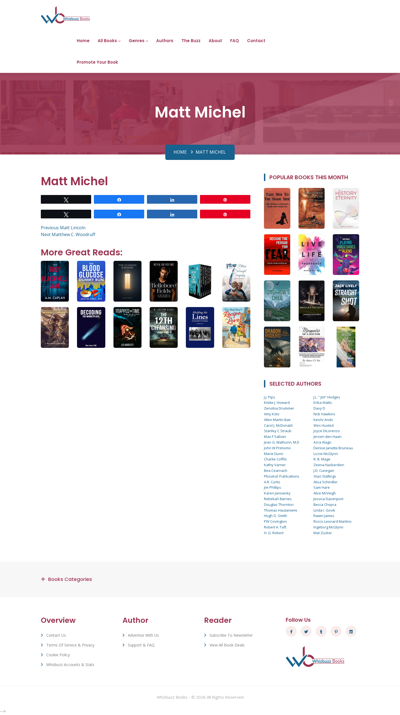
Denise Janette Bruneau (333, 447)
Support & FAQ (141, 645)
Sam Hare (321, 487)
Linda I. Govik (324, 510)
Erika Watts (322, 402)
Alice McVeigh (324, 493)
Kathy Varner (275, 464)
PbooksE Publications (281, 476)
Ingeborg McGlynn (328, 527)
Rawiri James (323, 515)
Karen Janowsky (277, 493)
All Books (107, 41)
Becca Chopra (324, 504)
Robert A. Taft (275, 527)
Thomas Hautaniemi (280, 510)
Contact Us (56, 635)
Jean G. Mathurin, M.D (281, 442)
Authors (164, 41)
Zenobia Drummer (279, 408)
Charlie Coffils (275, 459)
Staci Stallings (324, 476)
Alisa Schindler (325, 481)
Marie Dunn (273, 453)
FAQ (234, 41)
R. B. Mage (321, 459)
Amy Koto (271, 413)
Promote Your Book (97, 62)
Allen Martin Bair (277, 419)
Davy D (319, 408)
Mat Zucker (322, 532)
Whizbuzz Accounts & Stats (70, 664)
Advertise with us (143, 635)
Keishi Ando (323, 419)
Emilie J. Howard (277, 402)
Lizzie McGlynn (325, 453)
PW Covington (275, 521)
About (215, 41)
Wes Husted (323, 425)
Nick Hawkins (324, 413)
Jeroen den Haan (327, 436)
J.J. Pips (269, 397)
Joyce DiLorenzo (326, 430)
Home (83, 41)
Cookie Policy (58, 654)
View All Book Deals (227, 645)
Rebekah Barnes (278, 498)
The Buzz (191, 41)
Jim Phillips (272, 487)
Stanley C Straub (277, 430)
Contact (256, 41)
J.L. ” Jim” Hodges (326, 397)
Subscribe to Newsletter (231, 635)
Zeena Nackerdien (328, 464)
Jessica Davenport (328, 498)
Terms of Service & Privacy (70, 645)
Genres (136, 41)
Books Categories (70, 579)
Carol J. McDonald (278, 425)
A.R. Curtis (272, 481)
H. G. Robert (274, 532)
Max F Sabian (275, 436)
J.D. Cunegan (323, 470)
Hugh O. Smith (275, 515)
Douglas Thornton (279, 504)
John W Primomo (277, 447)
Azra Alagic (322, 442)
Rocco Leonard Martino (332, 521)
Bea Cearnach (275, 470)
